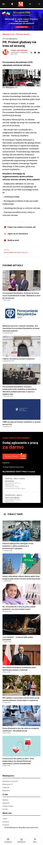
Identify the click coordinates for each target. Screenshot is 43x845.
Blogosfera (6, 790)
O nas (5, 794)
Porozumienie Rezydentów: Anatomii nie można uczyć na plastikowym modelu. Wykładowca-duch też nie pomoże (21, 295)
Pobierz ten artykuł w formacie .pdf (22, 227)
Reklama (5, 800)
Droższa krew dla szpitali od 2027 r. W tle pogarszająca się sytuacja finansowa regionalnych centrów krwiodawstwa (18, 761)
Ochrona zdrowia (22, 34)
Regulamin (6, 463)
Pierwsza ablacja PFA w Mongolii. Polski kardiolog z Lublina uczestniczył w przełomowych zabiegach (18, 546)
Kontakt (5, 809)
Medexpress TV (8, 784)
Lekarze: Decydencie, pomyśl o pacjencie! (19, 359)
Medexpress (8, 776)
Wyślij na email (13, 240)
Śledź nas (7, 813)
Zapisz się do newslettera (18, 234)
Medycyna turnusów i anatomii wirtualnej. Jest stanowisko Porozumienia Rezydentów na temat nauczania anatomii (21, 328)
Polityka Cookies (8, 806)
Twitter (5, 819)
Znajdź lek (6, 787)
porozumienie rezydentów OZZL (16, 252)
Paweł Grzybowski (19, 50)
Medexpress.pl (8, 34)
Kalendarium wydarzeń (10, 781)
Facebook (6, 822)
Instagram (6, 825)
